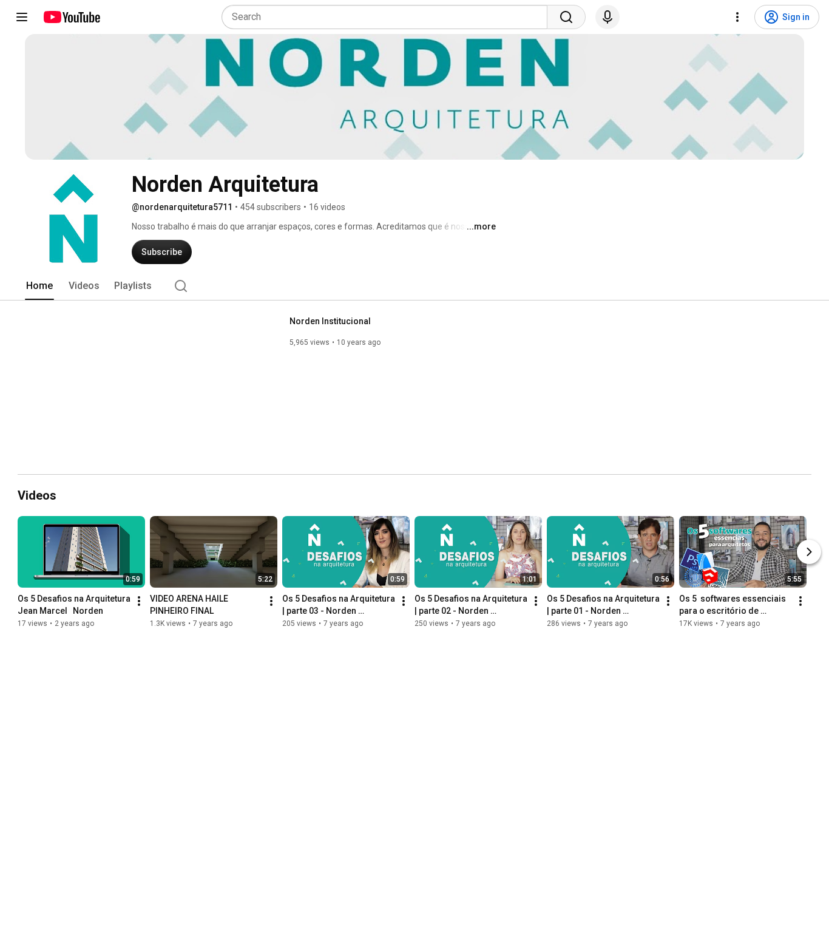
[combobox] (388, 17)
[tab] (39, 286)
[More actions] (139, 601)
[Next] (809, 552)
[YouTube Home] (71, 17)
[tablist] (414, 286)
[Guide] (22, 17)
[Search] (566, 17)
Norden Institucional (330, 321)
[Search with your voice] (607, 17)
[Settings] (737, 17)
